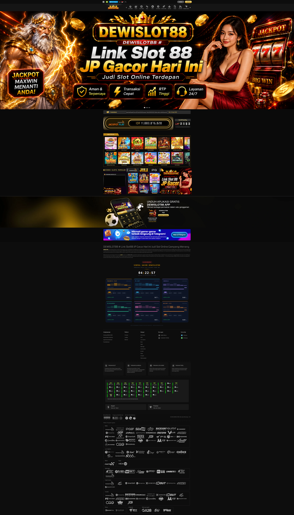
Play (121, 124)
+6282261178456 (165, 338)
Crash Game (163, 8)
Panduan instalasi (163, 215)
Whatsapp (185, 338)
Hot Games (130, 8)
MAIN (112, 143)
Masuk (180, 1)
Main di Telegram (114, 1)
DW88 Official (163, 335)
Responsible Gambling (108, 337)
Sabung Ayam (186, 8)
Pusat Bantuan (106, 342)
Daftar (188, 1)
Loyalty (126, 337)
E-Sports (180, 8)
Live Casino (141, 8)
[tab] (133, 170)
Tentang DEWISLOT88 (107, 335)
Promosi (126, 335)
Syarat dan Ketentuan (107, 339)
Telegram (185, 335)
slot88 (121, 254)
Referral (126, 339)
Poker (175, 8)
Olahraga (158, 8)
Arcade (169, 8)
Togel (152, 8)
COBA (134, 176)
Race (147, 8)
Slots (136, 8)
